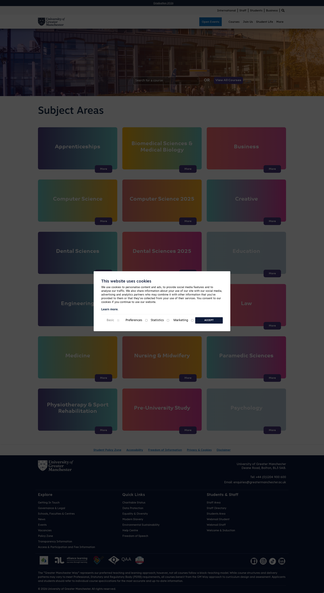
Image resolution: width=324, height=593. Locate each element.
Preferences (134, 320)
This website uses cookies (126, 281)
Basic (110, 320)
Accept (209, 320)
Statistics (157, 320)
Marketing (180, 320)
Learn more (109, 309)
